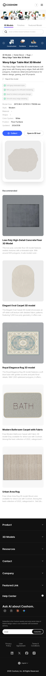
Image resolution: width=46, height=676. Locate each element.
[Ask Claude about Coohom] (17, 610)
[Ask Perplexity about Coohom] (11, 610)
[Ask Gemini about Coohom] (24, 610)
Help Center (9, 596)
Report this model (11, 79)
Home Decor (19, 55)
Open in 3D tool (33, 133)
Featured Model (35, 25)
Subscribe (37, 632)
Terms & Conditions (35, 645)
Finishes (21, 25)
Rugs (29, 55)
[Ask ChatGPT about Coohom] (4, 610)
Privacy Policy (9, 645)
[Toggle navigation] (42, 5)
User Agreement (20, 645)
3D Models (8, 25)
